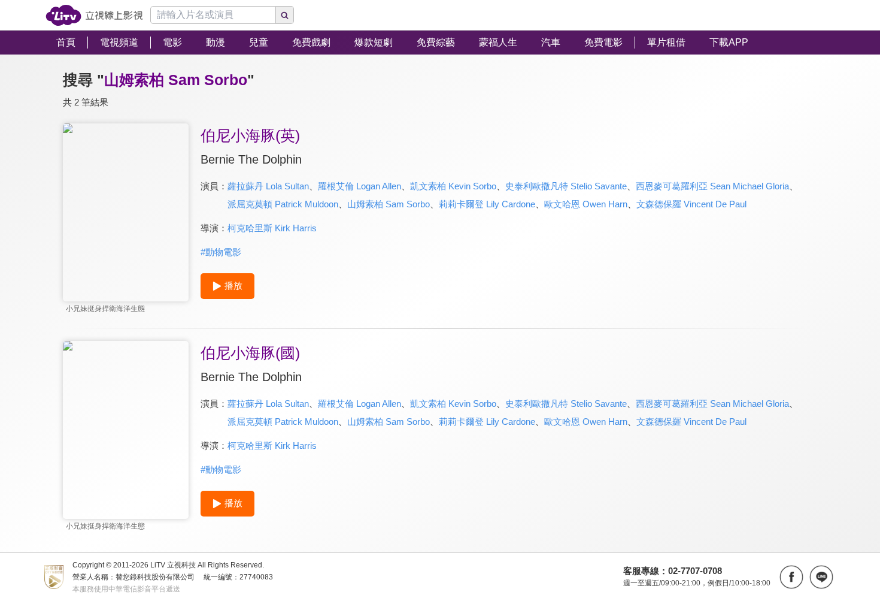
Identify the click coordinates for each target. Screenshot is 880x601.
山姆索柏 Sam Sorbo (388, 204)
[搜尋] (285, 15)
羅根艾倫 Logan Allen (359, 186)
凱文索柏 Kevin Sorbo (453, 186)
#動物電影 (221, 252)
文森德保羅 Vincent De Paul (691, 204)
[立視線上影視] (94, 15)
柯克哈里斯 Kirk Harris (272, 228)
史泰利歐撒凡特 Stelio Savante (566, 186)
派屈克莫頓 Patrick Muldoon (282, 204)
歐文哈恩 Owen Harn (585, 204)
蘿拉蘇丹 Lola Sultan (268, 186)
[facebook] (791, 577)
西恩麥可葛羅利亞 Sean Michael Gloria (712, 186)
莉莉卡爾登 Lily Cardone (487, 204)
